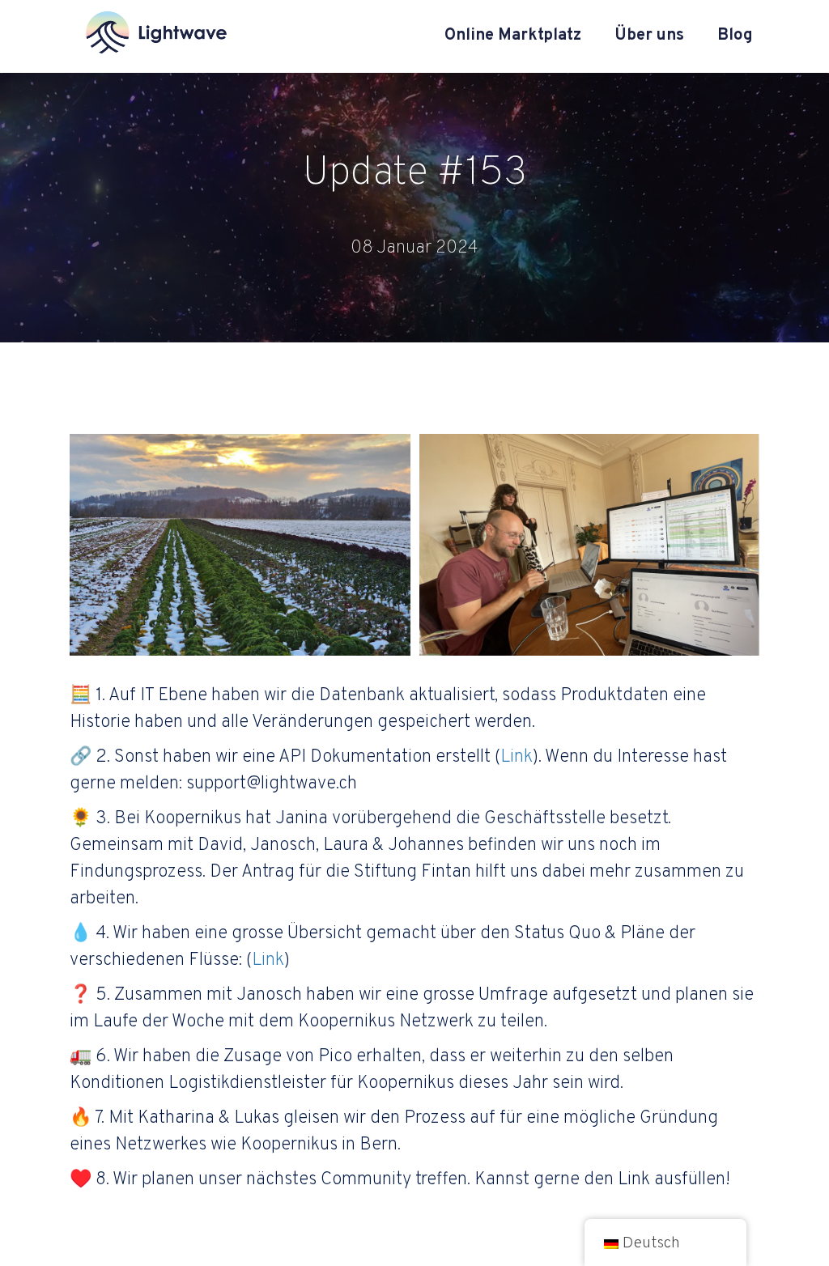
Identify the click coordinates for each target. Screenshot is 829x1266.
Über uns (649, 35)
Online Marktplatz (512, 35)
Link (516, 757)
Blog (735, 35)
